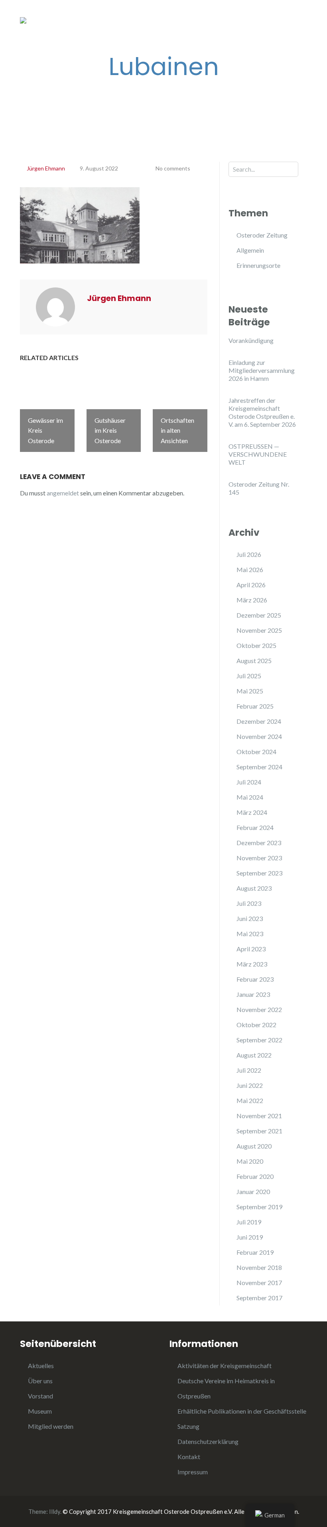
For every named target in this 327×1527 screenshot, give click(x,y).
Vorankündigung (251, 340)
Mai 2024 (249, 797)
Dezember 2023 (258, 842)
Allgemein (250, 250)
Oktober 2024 (256, 751)
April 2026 (251, 584)
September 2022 (259, 1040)
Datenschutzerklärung (207, 1441)
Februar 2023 (255, 979)
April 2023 (251, 949)
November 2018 (259, 1267)
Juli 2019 (248, 1222)
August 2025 (254, 660)
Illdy (54, 1511)
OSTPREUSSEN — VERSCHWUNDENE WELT (258, 454)
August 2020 (254, 1146)
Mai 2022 (249, 1100)
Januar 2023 (253, 994)
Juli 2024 (248, 782)
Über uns (40, 1380)
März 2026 (251, 600)
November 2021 (259, 1115)
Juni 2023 (249, 918)
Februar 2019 (255, 1252)
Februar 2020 (255, 1176)
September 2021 (259, 1131)
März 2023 (251, 964)
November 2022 (259, 1009)
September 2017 (259, 1297)
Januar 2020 (253, 1191)
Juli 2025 (248, 675)
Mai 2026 (249, 569)
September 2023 (259, 873)
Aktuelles (41, 1365)
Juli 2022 (248, 1070)
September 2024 (259, 766)
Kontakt (188, 1456)
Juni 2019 (249, 1237)
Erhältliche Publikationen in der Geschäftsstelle (241, 1411)
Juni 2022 (249, 1085)
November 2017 (259, 1282)
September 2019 (259, 1206)
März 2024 (251, 812)
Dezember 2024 (258, 721)
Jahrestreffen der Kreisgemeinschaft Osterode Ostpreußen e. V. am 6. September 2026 (262, 412)
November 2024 (259, 736)
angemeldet (63, 493)
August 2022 (254, 1055)
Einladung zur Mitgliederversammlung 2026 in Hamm (262, 370)
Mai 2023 (249, 933)
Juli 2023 (248, 903)
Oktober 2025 (256, 645)
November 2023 (259, 858)
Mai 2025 (249, 691)
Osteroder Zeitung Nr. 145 (259, 488)
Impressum (192, 1472)
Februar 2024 (255, 827)
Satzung (188, 1426)
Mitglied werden (50, 1426)
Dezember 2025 (258, 615)
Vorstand (40, 1396)
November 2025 (259, 630)
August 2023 (254, 888)
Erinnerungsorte (258, 265)
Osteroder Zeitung (262, 235)
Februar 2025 (255, 706)
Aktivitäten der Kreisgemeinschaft (224, 1365)
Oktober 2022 (256, 1024)
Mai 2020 (249, 1161)
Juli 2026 (248, 554)
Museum (40, 1411)
